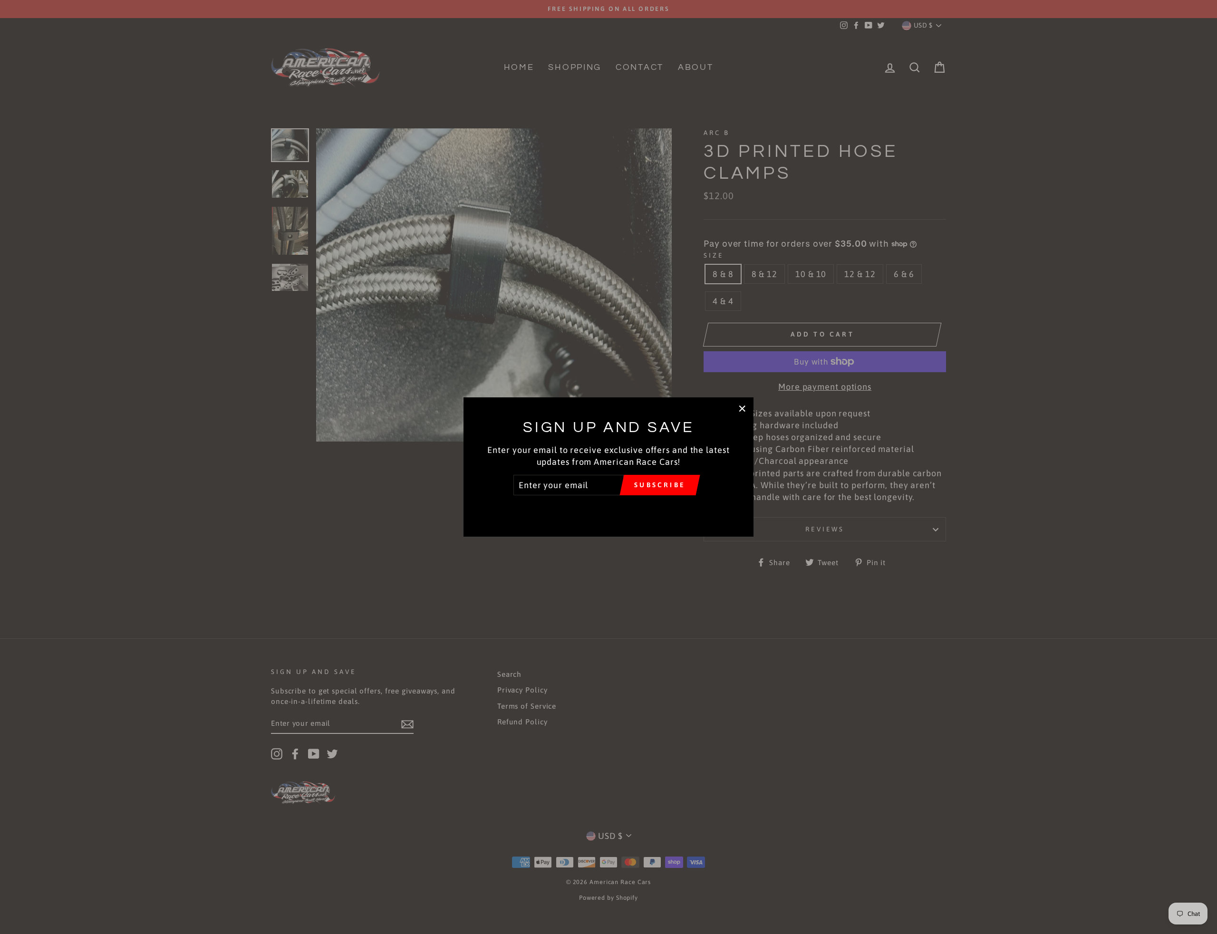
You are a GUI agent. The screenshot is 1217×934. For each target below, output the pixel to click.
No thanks (608, 509)
